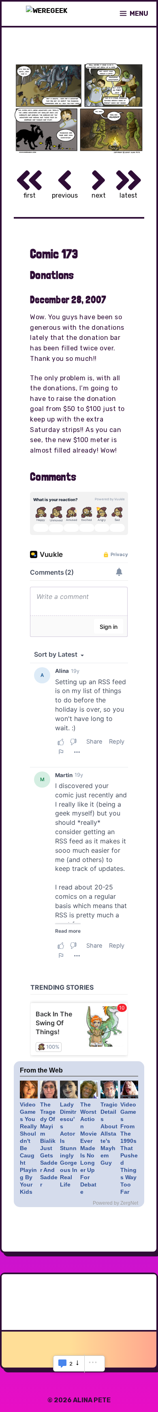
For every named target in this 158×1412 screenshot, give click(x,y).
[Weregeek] (46, 14)
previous (65, 195)
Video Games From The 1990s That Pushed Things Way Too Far (129, 1148)
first (29, 195)
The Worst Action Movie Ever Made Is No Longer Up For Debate (88, 1148)
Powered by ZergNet (115, 1203)
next (99, 195)
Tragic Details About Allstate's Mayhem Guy (108, 1133)
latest (128, 195)
